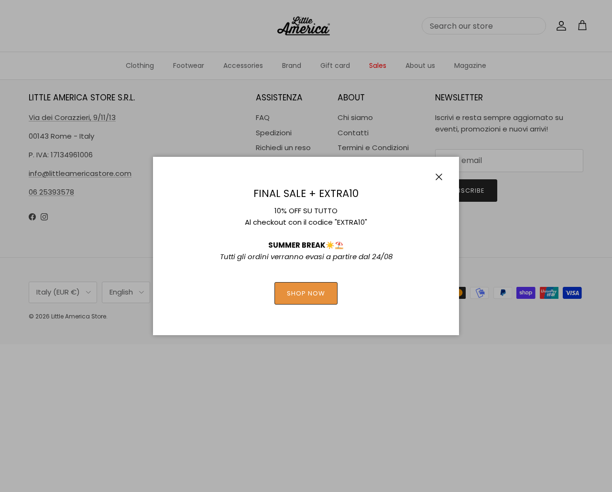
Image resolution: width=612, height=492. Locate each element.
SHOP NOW (306, 293)
